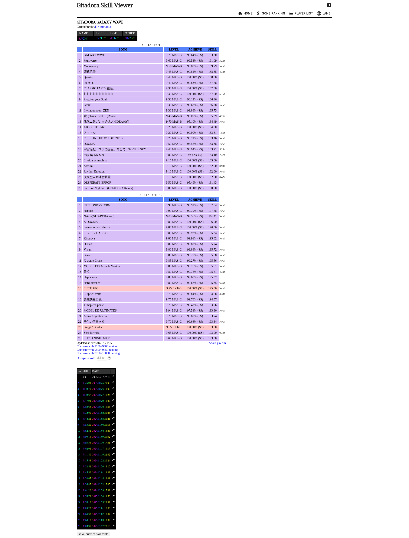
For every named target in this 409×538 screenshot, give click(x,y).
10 (79, 430)
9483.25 (87, 508)
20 (79, 490)
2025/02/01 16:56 (101, 508)
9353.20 (87, 424)
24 (79, 514)
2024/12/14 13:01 (101, 478)
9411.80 (87, 454)
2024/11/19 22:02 (101, 454)
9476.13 (87, 502)
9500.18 (87, 520)
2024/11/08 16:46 (101, 430)
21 (79, 496)
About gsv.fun (217, 343)
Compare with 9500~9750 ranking (97, 349)
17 (79, 472)
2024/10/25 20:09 (101, 382)
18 (79, 478)
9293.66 (87, 406)
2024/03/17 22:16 (101, 377)
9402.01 (87, 448)
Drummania (103, 27)
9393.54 (87, 442)
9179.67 (87, 394)
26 (79, 526)
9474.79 (87, 496)
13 (79, 448)
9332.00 (87, 412)
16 (79, 466)
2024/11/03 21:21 (101, 418)
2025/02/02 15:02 (101, 514)
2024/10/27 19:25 (101, 394)
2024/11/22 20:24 (101, 460)
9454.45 (87, 484)
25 (79, 520)
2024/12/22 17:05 (101, 484)
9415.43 (87, 460)
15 (79, 460)
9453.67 (87, 478)
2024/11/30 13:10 (101, 466)
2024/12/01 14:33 (101, 472)
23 (79, 508)
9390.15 (87, 436)
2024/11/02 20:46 (101, 412)
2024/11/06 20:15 (101, 424)
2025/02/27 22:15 (101, 526)
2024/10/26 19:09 (101, 388)
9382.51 (87, 430)
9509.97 (87, 526)
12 (79, 442)
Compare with (86, 358)
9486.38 (87, 514)
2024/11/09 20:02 (101, 436)
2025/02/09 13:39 (101, 520)
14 (79, 454)
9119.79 (87, 388)
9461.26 (87, 490)
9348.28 (87, 418)
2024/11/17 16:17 (101, 448)
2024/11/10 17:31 (101, 442)
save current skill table (93, 534)
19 (79, 484)
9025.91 (87, 382)
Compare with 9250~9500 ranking (97, 346)
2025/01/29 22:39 (101, 502)
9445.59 (87, 472)
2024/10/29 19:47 (101, 400)
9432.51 (87, 466)
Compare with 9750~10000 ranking (98, 353)
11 (79, 436)
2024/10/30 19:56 (101, 406)
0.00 (85, 377)
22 (79, 502)
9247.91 (87, 400)
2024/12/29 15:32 (101, 490)
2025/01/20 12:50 (101, 496)
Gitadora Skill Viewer (105, 5)
